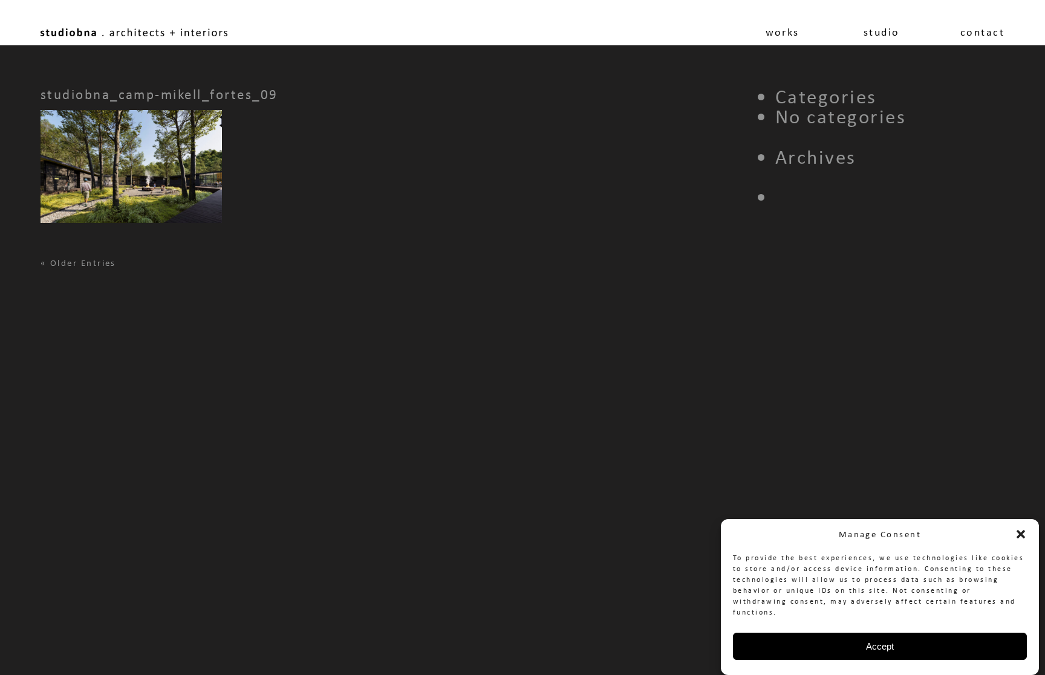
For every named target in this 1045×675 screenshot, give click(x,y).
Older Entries (83, 263)
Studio (882, 32)
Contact (982, 32)
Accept (880, 646)
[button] (1021, 534)
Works (782, 32)
